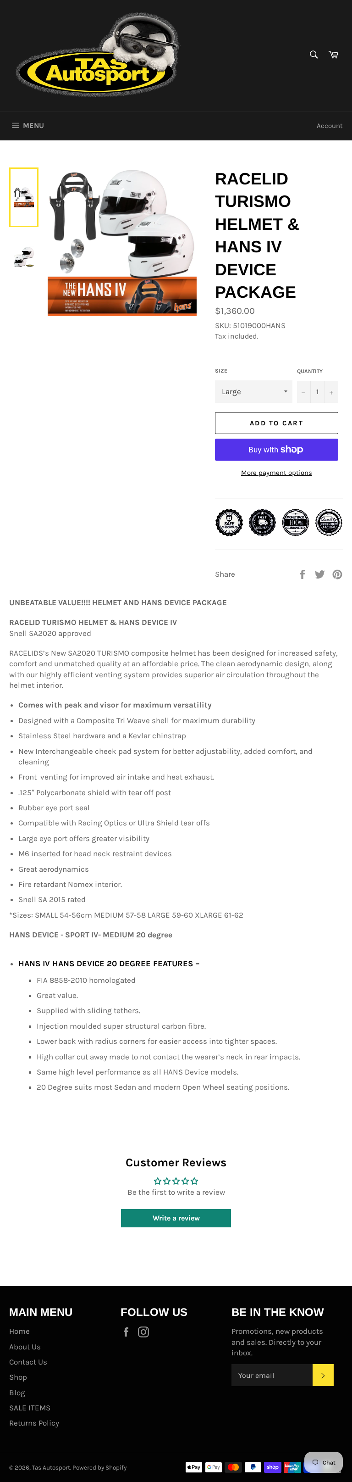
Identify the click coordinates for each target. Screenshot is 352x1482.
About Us (25, 1346)
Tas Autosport (51, 1467)
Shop (18, 1377)
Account (330, 126)
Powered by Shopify (99, 1467)
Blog (17, 1392)
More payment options (276, 472)
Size (221, 371)
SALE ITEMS (29, 1407)
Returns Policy (34, 1422)
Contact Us (28, 1361)
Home (19, 1331)
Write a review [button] (176, 1218)
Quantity (310, 371)
